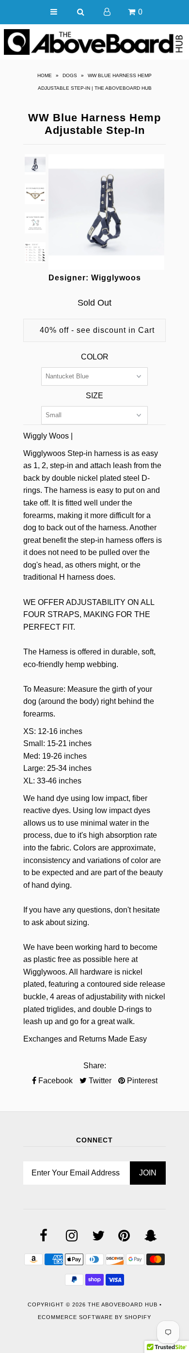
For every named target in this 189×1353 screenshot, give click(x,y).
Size (94, 395)
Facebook (54, 1080)
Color (95, 357)
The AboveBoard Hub (123, 1304)
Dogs (70, 75)
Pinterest (141, 1080)
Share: (94, 1065)
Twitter (99, 1080)
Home (44, 75)
